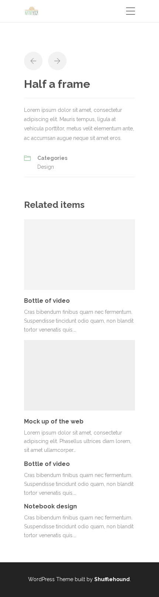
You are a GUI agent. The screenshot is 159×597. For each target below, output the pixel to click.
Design (45, 167)
